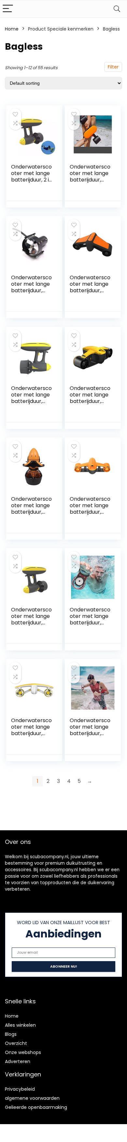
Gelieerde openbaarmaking (36, 1107)
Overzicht (16, 1043)
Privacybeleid (20, 1089)
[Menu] (8, 9)
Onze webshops (23, 1052)
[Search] (117, 9)
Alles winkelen (20, 1025)
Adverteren (17, 1061)
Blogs (11, 1034)
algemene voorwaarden (32, 1098)
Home (12, 29)
